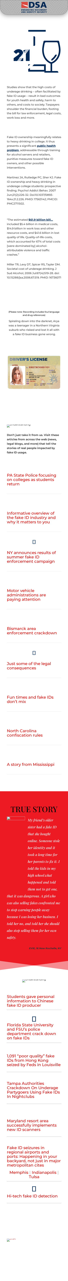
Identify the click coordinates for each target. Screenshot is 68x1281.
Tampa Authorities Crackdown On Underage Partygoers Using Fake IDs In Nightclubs (33, 1090)
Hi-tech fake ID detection (32, 1196)
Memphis (18, 1172)
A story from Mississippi (30, 764)
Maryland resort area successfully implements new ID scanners (32, 1125)
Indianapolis (44, 1172)
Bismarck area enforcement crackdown (32, 630)
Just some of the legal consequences (29, 665)
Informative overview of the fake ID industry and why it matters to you (31, 517)
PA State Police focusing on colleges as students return (31, 479)
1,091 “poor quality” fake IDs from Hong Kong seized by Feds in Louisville (34, 1060)
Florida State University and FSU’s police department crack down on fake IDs (31, 1031)
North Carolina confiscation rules (25, 733)
